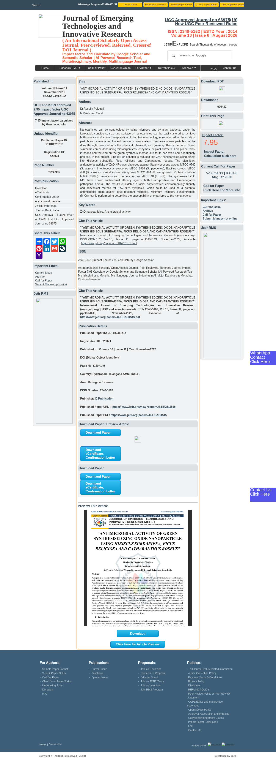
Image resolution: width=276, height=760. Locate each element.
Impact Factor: (213, 135)
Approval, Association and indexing (208, 713)
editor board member (48, 201)
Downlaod (137, 633)
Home (45, 68)
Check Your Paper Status (57, 681)
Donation (47, 689)
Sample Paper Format (55, 669)
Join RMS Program (152, 689)
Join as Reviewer (151, 669)
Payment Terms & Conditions (205, 677)
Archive (40, 276)
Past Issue (97, 673)
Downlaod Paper (98, 432)
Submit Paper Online (54, 673)
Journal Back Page (47, 210)
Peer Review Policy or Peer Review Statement (208, 695)
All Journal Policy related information (211, 669)
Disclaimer (194, 685)
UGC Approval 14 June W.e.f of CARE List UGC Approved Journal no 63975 (54, 219)
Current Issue (166, 68)
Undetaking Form (52, 685)
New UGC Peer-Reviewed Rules (206, 23)
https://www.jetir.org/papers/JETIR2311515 (139, 415)
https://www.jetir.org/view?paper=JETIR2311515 (144, 406)
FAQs (213, 68)
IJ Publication (104, 398)
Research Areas (120, 68)
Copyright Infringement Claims (206, 717)
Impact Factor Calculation (203, 722)
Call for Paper (43, 280)
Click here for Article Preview (138, 644)
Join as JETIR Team (152, 681)
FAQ (44, 693)
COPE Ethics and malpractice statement (205, 703)
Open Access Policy (199, 709)
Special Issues (99, 677)
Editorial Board (149, 677)
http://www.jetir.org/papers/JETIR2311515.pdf (109, 243)
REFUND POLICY (198, 689)
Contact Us (230, 68)
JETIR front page (45, 205)
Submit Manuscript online (51, 284)
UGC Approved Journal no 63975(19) (201, 19)
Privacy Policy (196, 681)
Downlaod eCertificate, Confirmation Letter (47, 192)
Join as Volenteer (151, 685)
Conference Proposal (153, 673)
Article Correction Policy (202, 673)
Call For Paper (96, 68)
